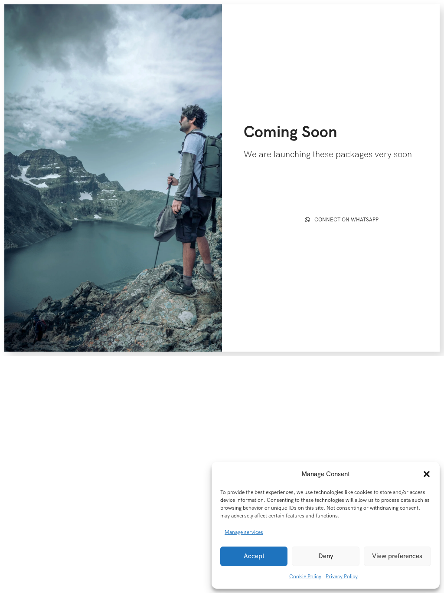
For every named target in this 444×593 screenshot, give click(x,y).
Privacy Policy (342, 576)
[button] (426, 474)
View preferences (397, 556)
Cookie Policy (305, 576)
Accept (254, 556)
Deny (325, 556)
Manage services (244, 532)
